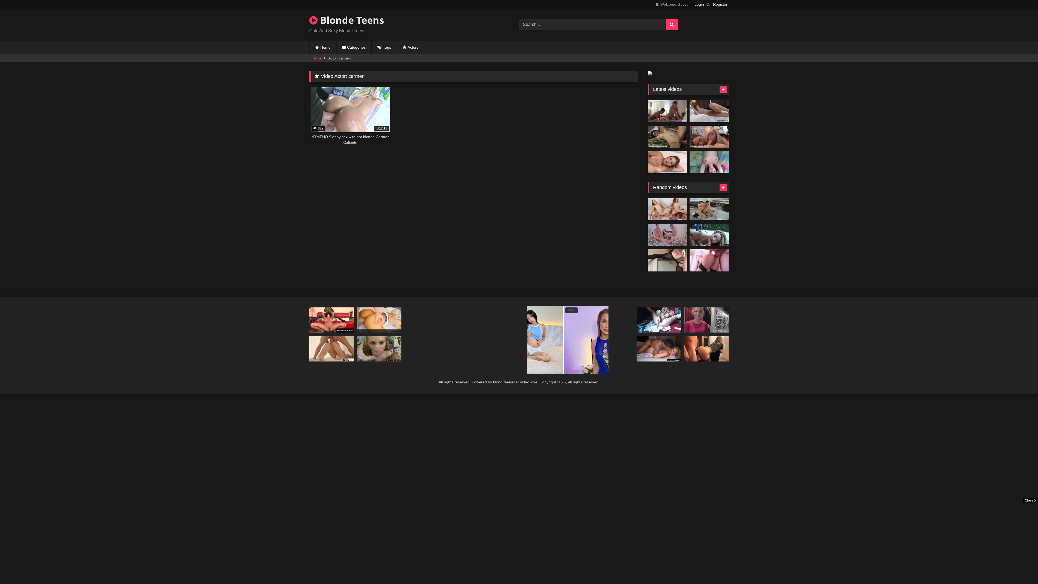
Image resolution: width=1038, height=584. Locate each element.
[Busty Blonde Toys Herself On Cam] (659, 320)
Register (720, 4)
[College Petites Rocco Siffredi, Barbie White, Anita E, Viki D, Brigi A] (379, 348)
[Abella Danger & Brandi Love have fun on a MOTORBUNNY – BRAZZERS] (667, 235)
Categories (356, 47)
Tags (387, 47)
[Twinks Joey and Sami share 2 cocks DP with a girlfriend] (667, 209)
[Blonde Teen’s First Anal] (706, 348)
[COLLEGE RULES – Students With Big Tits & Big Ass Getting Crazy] (709, 137)
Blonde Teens (351, 20)
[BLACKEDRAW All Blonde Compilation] (659, 348)
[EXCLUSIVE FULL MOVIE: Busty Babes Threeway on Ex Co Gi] (667, 111)
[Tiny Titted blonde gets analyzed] (709, 260)
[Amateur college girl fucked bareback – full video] (709, 162)
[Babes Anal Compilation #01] (379, 320)
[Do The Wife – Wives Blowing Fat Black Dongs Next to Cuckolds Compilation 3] (331, 320)
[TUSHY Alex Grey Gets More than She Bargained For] (331, 348)
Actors (413, 47)
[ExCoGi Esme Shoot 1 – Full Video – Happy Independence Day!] (709, 111)
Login (699, 4)
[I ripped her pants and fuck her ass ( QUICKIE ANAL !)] (667, 260)
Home (325, 47)
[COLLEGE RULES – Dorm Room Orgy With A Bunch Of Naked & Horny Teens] (667, 137)
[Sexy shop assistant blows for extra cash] (706, 320)
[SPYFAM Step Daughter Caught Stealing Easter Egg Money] (709, 209)
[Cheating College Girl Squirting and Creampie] (667, 162)
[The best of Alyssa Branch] (709, 235)
